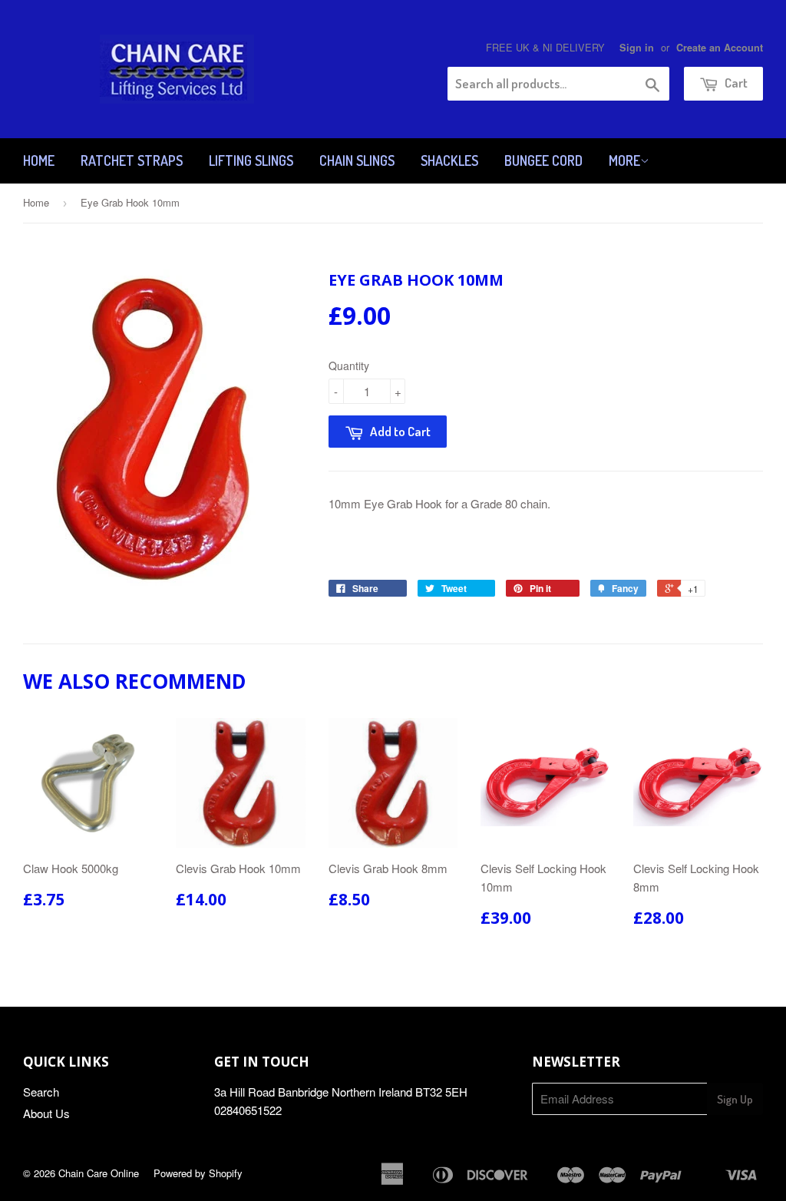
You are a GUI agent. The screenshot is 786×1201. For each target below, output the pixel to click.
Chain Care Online (98, 1173)
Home (38, 160)
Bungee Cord (543, 160)
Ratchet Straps (132, 160)
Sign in (636, 48)
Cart (735, 82)
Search (41, 1092)
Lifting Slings (251, 160)
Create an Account (719, 48)
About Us (46, 1113)
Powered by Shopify (198, 1173)
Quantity (349, 365)
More (624, 160)
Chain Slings (357, 160)
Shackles (449, 160)
